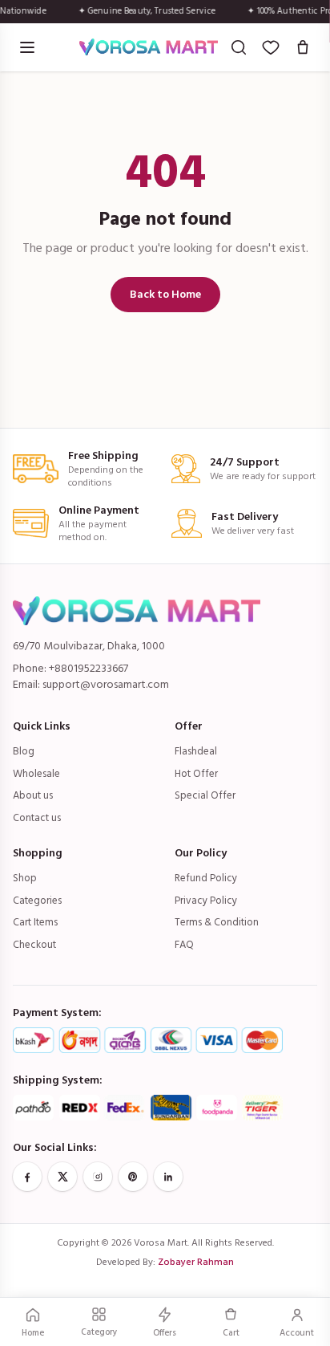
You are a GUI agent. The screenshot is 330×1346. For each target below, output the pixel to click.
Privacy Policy (206, 900)
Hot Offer (196, 774)
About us (33, 795)
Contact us (37, 818)
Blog (23, 751)
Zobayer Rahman (196, 1262)
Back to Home (165, 294)
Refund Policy (206, 878)
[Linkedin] (168, 1176)
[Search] (238, 47)
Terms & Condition (217, 922)
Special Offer (205, 795)
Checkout (34, 945)
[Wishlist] (270, 47)
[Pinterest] (133, 1176)
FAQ (184, 945)
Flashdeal (196, 751)
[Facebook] (27, 1176)
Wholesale (36, 774)
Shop (25, 878)
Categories (37, 900)
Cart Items (35, 922)
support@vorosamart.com (105, 684)
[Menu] (27, 47)
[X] (62, 1176)
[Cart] (302, 47)
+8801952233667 (88, 668)
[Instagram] (97, 1176)
